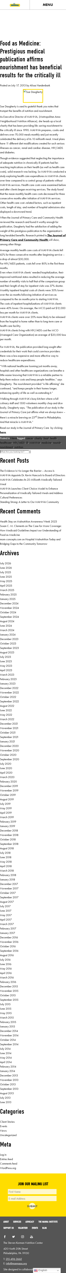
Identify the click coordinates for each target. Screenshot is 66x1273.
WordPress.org (8, 1168)
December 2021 (9, 723)
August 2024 (7, 621)
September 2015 (9, 1000)
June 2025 (6, 576)
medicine (46, 442)
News (13, 438)
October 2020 (8, 755)
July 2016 (5, 959)
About (6, 1221)
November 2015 (9, 991)
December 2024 (9, 603)
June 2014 (5, 1053)
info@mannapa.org (16, 1263)
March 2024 (7, 630)
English (42, 1270)
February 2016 (8, 982)
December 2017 (9, 884)
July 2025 (5, 572)
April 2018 (6, 866)
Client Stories (7, 1121)
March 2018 (7, 870)
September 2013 (9, 1089)
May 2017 (6, 915)
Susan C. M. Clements (12, 526)
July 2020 (5, 763)
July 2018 (5, 853)
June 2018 (5, 857)
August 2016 (7, 955)
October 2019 (8, 795)
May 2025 (6, 581)
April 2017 (6, 919)
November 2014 (9, 1035)
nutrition (18, 447)
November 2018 (9, 835)
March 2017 (7, 924)
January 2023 (8, 683)
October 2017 (8, 893)
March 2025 (7, 590)
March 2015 (7, 1017)
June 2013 (5, 1102)
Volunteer (23, 1228)
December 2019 (9, 786)
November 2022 (9, 692)
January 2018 (7, 879)
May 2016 (6, 968)
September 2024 (9, 617)
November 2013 (9, 1080)
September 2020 (9, 759)
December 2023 (9, 639)
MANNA (34, 442)
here (3, 432)
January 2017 (7, 933)
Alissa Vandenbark (40, 85)
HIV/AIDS (19, 442)
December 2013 (9, 1075)
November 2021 (9, 728)
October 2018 (8, 839)
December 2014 (9, 1031)
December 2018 (9, 830)
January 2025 (8, 599)
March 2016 (7, 977)
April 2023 (6, 670)
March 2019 (7, 817)
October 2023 (8, 643)
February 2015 (8, 1022)
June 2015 (5, 1008)
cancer (29, 438)
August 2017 (7, 902)
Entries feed (6, 1159)
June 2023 (6, 661)
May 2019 (6, 808)
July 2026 (5, 563)
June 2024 (6, 625)
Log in (3, 1154)
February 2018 (8, 875)
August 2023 (7, 652)
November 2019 (9, 790)
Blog (44, 1228)
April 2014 (6, 1062)
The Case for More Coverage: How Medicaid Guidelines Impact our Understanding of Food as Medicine (31, 530)
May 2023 (6, 666)
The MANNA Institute (48, 1221)
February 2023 (8, 679)
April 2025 (6, 585)
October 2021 (8, 732)
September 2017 (9, 897)
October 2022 (8, 697)
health (53, 438)
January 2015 (7, 1026)
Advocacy (29, 1221)
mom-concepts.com (10, 539)
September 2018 (9, 844)
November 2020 (9, 750)
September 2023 (9, 648)
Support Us (8, 1228)
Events (3, 1126)
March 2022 (7, 719)
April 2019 (6, 812)
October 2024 (8, 612)
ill (27, 442)
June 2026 (6, 568)
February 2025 (8, 594)
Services (17, 1221)
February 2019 (8, 821)
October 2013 (8, 1084)
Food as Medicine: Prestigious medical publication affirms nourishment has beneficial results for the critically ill (31, 59)
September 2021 (9, 737)
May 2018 (6, 861)
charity (38, 438)
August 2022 (7, 706)
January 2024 (8, 634)
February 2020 (8, 781)
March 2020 (7, 777)
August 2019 (7, 799)
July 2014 (5, 1048)
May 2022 (6, 714)
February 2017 (8, 928)
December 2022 (9, 688)
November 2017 (9, 888)
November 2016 (9, 942)
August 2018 (7, 848)
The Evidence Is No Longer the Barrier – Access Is (27, 471)
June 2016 (5, 964)
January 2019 (7, 826)
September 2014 (9, 1044)
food (46, 438)
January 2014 (7, 1071)
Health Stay (6, 521)
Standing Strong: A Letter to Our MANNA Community (29, 502)
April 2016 (6, 973)
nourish (57, 442)
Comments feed (8, 1163)
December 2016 (9, 937)
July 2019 (5, 804)
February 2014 (8, 1066)
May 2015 (6, 1013)
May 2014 (6, 1057)
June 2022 (6, 710)
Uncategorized (8, 1135)
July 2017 (5, 906)
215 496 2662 (14, 1259)
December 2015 (9, 986)
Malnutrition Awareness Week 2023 (37, 521)
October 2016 (8, 946)
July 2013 (5, 1097)
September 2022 (9, 701)
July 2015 (5, 1004)
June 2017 (5, 910)
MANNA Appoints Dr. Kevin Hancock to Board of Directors (32, 475)
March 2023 (7, 674)
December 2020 (9, 746)
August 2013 (7, 1093)
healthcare (6, 442)
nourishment (6, 447)
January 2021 (7, 741)
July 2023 (5, 657)
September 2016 (9, 951)
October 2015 (8, 995)
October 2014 (8, 1040)
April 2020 (6, 772)
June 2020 (6, 768)
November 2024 (9, 608)
